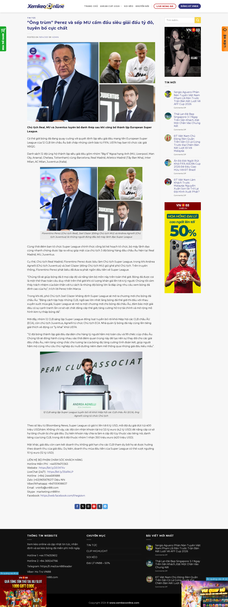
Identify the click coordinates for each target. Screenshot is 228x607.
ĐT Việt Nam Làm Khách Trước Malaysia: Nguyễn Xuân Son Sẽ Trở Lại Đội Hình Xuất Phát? (186, 185)
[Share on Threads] (88, 506)
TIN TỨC (31, 18)
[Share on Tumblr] (99, 506)
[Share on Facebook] (77, 506)
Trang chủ (91, 6)
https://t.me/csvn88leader (56, 566)
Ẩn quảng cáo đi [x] (217, 579)
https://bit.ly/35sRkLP (60, 471)
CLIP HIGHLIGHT (97, 551)
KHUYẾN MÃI (142, 6)
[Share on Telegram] (105, 506)
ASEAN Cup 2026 (110, 6)
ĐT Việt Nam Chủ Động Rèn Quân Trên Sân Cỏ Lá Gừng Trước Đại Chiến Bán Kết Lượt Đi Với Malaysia (187, 143)
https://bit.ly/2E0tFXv (52, 467)
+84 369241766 (49, 560)
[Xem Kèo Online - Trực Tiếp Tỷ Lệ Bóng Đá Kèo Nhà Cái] (45, 6)
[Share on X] (82, 506)
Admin (55, 37)
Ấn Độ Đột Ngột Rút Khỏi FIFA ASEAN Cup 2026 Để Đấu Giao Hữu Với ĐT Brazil (187, 165)
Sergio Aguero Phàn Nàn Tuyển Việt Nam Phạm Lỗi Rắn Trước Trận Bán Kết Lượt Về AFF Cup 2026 (187, 98)
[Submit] (198, 20)
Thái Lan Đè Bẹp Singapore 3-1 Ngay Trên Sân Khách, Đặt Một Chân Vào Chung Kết (187, 120)
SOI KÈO (128, 6)
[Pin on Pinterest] (94, 506)
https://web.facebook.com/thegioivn (62, 495)
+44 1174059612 (48, 555)
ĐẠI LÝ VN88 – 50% (98, 563)
